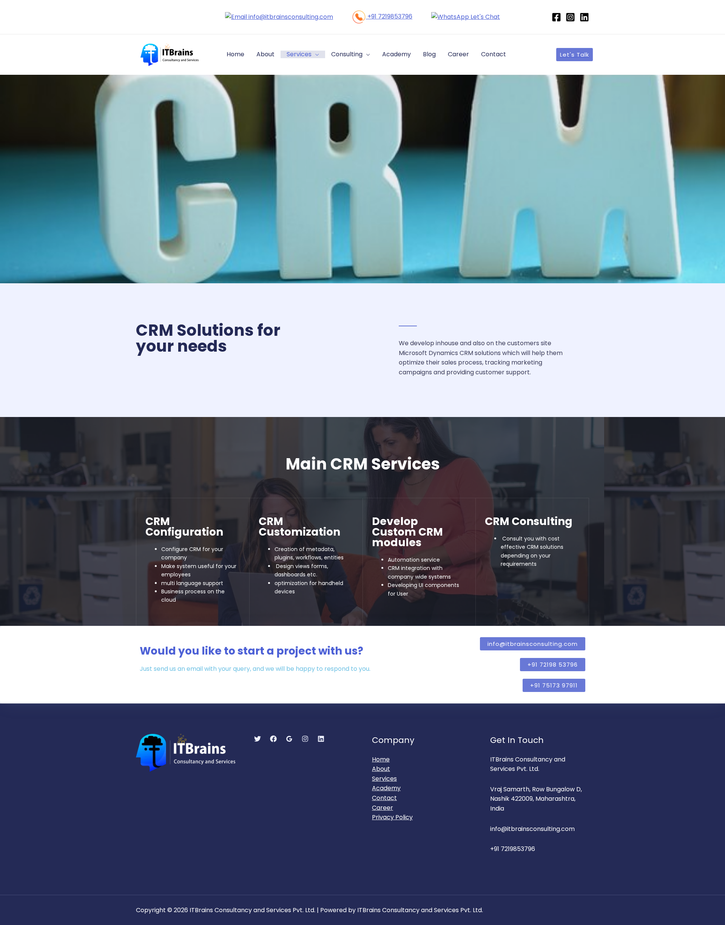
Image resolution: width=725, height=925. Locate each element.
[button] (552, 664)
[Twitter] (257, 738)
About (265, 54)
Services (299, 54)
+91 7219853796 (389, 16)
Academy (396, 54)
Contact (493, 54)
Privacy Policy (392, 817)
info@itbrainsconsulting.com (290, 16)
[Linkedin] (584, 17)
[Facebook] (556, 17)
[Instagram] (570, 17)
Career (458, 54)
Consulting (346, 54)
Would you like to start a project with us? (251, 651)
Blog (429, 54)
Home (235, 54)
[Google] (289, 738)
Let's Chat (484, 16)
